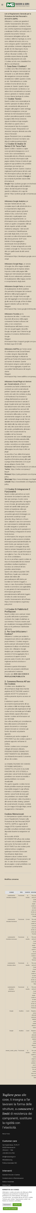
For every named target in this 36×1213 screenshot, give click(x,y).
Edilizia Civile (6, 1185)
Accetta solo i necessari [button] (10, 1208)
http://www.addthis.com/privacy (24, 376)
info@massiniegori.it (8, 1157)
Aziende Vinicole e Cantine (11, 1175)
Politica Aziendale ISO (9, 1163)
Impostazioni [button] (7, 1204)
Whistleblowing (7, 1160)
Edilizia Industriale (8, 1182)
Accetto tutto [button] (17, 1204)
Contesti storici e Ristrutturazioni (13, 1178)
